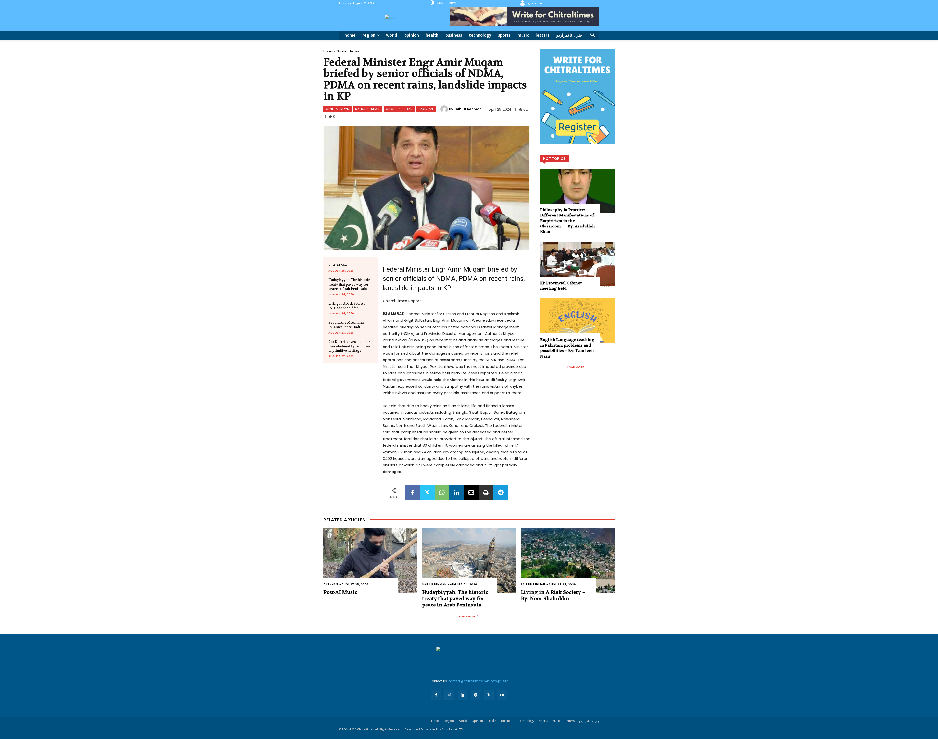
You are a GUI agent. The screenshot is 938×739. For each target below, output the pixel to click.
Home (328, 51)
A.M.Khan (330, 584)
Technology (526, 721)
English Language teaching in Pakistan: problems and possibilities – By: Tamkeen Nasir (567, 348)
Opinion (477, 721)
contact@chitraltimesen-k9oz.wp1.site (478, 681)
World (462, 721)
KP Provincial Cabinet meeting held (561, 285)
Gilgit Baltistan (399, 109)
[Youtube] (502, 695)
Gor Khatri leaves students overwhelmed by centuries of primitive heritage (349, 346)
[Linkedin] (456, 492)
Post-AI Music (339, 265)
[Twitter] (427, 492)
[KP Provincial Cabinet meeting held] (577, 264)
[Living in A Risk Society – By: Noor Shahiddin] (568, 560)
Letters (570, 721)
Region (449, 721)
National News (367, 109)
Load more (575, 367)
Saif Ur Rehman (468, 109)
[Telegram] (500, 492)
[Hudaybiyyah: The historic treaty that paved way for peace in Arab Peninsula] (469, 560)
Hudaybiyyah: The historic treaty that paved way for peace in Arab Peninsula (349, 284)
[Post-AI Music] (370, 560)
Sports (543, 721)
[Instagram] (449, 695)
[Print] (486, 492)
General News (347, 51)
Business (507, 721)
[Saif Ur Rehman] (444, 109)
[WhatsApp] (442, 492)
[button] (592, 35)
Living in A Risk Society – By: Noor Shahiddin (348, 305)
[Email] (471, 492)
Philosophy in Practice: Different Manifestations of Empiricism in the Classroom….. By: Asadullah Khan (567, 220)
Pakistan (426, 109)
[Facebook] (412, 492)
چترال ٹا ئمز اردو (589, 721)
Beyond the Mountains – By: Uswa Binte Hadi (347, 324)
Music (556, 721)
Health (492, 721)
